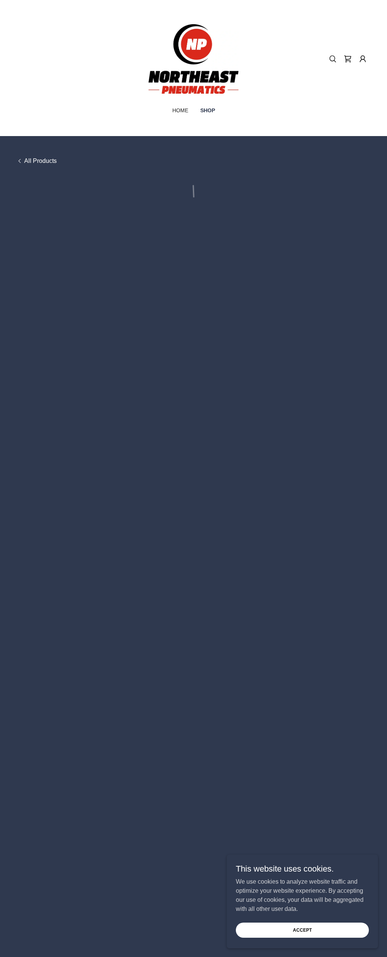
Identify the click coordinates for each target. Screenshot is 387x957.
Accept (302, 929)
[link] (193, 58)
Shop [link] (207, 110)
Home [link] (180, 110)
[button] (347, 59)
